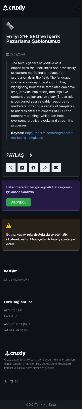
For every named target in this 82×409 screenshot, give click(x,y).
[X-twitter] (6, 381)
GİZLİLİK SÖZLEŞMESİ (17, 324)
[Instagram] (17, 381)
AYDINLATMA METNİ (15, 330)
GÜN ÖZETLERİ (13, 310)
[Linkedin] (11, 381)
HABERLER (10, 316)
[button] (77, 8)
